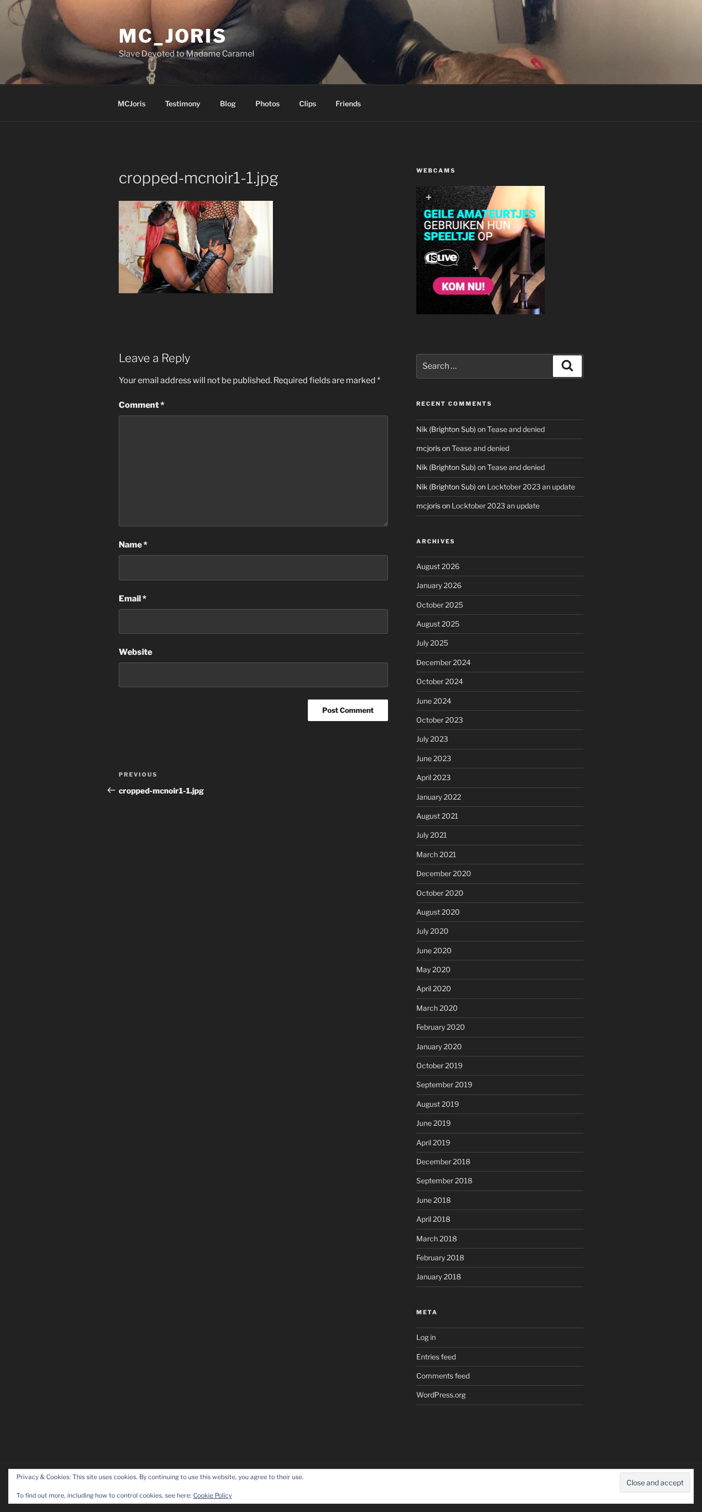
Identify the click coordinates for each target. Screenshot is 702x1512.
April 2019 (433, 1142)
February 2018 (440, 1257)
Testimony (182, 103)
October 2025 (439, 604)
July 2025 (432, 642)
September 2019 (444, 1084)
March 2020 (437, 1008)
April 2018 (433, 1219)
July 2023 (432, 738)
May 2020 (433, 969)
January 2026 (438, 585)
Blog (228, 103)
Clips (307, 103)
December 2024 (443, 662)
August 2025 (437, 623)
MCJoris (131, 103)
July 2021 (431, 834)
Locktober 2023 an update (531, 486)
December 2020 (443, 873)
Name (133, 545)
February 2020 (440, 1027)
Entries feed (436, 1356)
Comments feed (443, 1375)
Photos (267, 103)
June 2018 (433, 1200)
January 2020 (439, 1046)
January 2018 (438, 1276)
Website (135, 652)
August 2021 (437, 815)
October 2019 (439, 1065)
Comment (141, 405)
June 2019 (433, 1123)
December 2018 (443, 1161)
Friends (348, 103)
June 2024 (433, 700)
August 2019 (437, 1104)
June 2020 (434, 950)
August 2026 (437, 566)
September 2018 (444, 1180)
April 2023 (433, 777)
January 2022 (438, 796)
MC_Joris (173, 36)
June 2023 (433, 758)
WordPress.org (441, 1394)
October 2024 (439, 681)
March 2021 (436, 854)
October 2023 (439, 719)
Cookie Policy (212, 1495)
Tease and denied (516, 429)
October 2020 (440, 893)
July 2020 (432, 931)
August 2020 (438, 912)
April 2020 (433, 988)
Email (132, 598)
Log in (426, 1337)
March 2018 (436, 1238)
